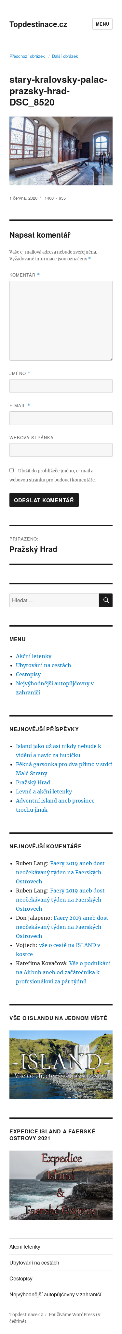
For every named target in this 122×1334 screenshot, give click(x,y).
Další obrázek (65, 56)
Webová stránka (31, 437)
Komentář (24, 275)
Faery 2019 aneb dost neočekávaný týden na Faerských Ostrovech (60, 872)
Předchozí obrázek (27, 56)
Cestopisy (28, 674)
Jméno (20, 373)
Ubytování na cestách (43, 665)
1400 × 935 (55, 198)
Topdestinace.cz (38, 24)
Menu (102, 24)
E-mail (19, 405)
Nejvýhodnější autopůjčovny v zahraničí (55, 1294)
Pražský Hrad (33, 782)
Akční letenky (33, 656)
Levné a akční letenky (44, 791)
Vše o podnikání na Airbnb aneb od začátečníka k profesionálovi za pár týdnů (63, 972)
